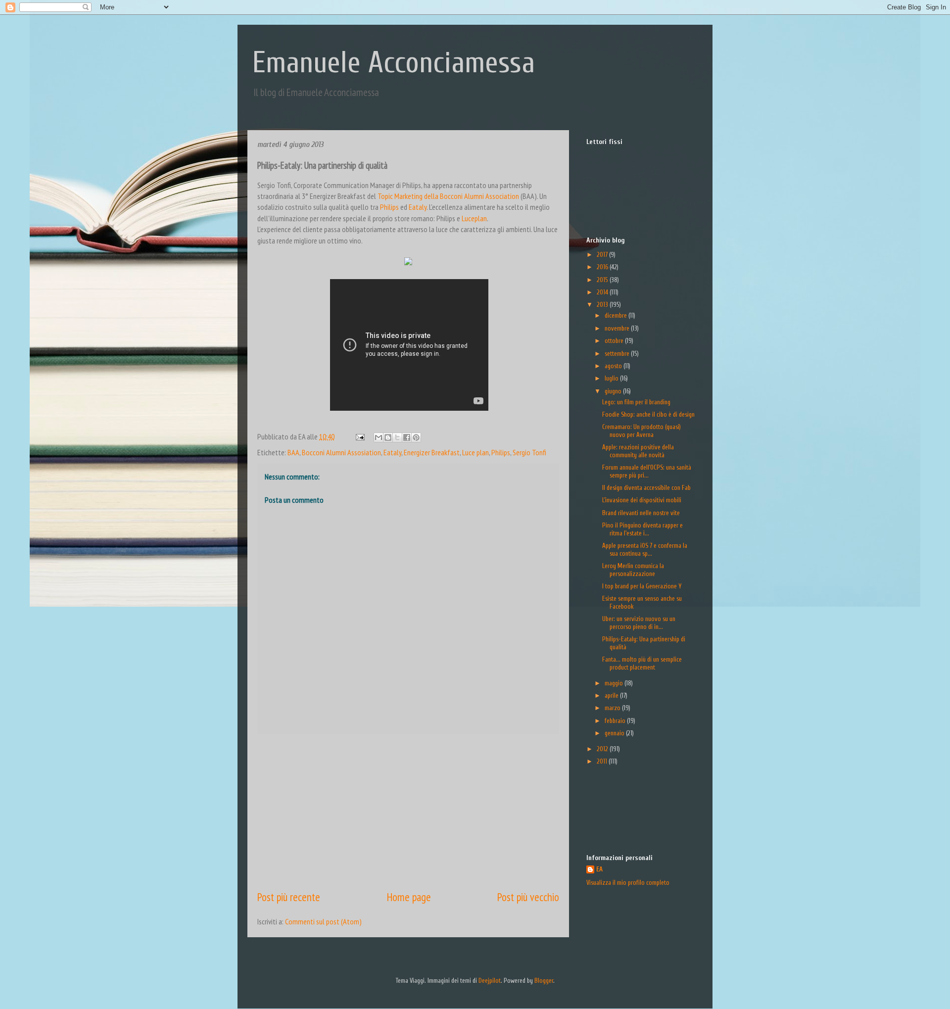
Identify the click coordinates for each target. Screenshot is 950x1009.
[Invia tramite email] (378, 437)
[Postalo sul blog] (388, 437)
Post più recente (288, 897)
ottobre (615, 340)
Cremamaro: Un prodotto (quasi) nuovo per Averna (641, 430)
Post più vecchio (528, 897)
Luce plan (475, 452)
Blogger (543, 980)
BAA (293, 452)
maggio (614, 683)
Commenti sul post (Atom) (323, 921)
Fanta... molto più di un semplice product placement (642, 663)
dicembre (616, 315)
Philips (389, 207)
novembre (618, 328)
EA (599, 869)
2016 (603, 267)
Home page (409, 897)
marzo (613, 708)
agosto (614, 366)
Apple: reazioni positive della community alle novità (638, 451)
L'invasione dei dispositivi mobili (641, 500)
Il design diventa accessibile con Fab (646, 487)
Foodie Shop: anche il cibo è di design (648, 414)
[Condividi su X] (397, 437)
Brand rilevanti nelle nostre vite (641, 513)
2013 (603, 304)
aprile (612, 695)
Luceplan (474, 218)
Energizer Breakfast (432, 452)
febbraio (616, 720)
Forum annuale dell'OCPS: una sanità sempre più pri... (646, 471)
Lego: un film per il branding (636, 402)
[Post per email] (359, 436)
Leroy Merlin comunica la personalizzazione (633, 569)
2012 (603, 749)
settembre (618, 353)
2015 (603, 280)
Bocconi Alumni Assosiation (341, 452)
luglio (612, 378)
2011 (603, 761)
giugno (614, 391)
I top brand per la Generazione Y (641, 586)
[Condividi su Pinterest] (416, 437)
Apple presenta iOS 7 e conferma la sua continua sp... (644, 549)
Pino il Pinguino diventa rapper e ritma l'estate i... (642, 529)
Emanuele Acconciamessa (393, 63)
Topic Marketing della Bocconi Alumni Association (448, 196)
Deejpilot (489, 980)
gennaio (615, 733)
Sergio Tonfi (529, 452)
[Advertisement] (408, 811)
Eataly (418, 207)
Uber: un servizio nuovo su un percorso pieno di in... (638, 622)
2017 (603, 254)
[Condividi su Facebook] (407, 437)
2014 (603, 292)
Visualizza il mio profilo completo (627, 882)
